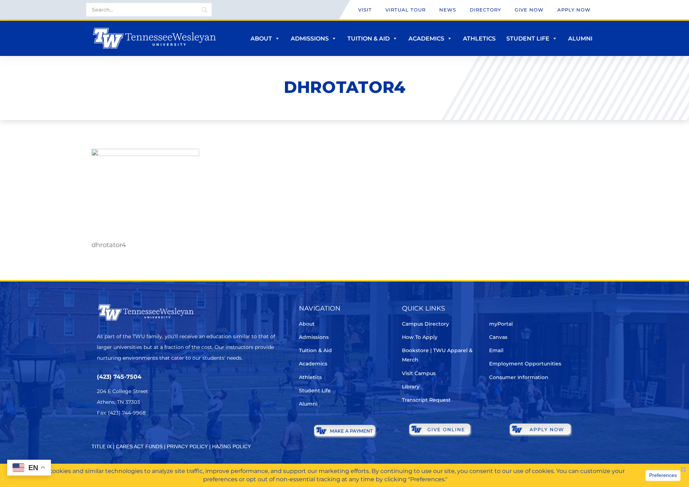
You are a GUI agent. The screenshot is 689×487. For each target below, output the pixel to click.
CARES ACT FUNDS (139, 446)
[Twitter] (101, 434)
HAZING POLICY (231, 446)
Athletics (479, 38)
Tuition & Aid (368, 38)
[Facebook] (121, 434)
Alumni (580, 38)
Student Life (527, 38)
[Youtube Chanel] (162, 434)
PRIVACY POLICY (187, 446)
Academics (426, 38)
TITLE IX (102, 446)
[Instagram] (141, 434)
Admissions (310, 38)
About (261, 38)
